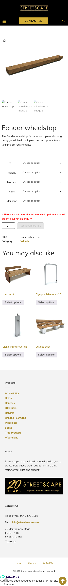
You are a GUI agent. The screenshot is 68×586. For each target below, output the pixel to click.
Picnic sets (11, 422)
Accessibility (12, 393)
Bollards (24, 241)
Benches (10, 403)
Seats (8, 427)
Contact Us (47, 563)
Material (12, 182)
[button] (4, 21)
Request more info (30, 225)
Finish (12, 191)
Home (18, 563)
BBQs (8, 398)
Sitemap (32, 563)
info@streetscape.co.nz (25, 522)
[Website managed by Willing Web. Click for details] (6, 580)
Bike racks (11, 407)
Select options (13, 302)
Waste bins (11, 437)
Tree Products (13, 432)
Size (11, 163)
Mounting (12, 201)
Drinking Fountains (15, 417)
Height (12, 172)
